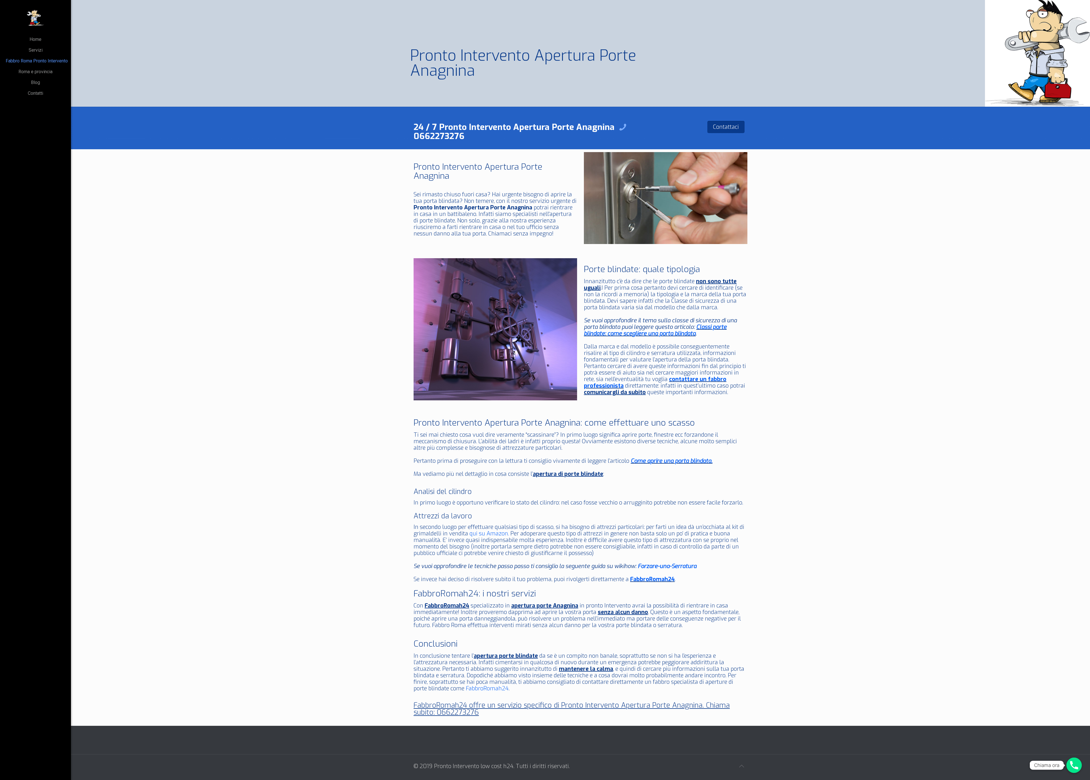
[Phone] (1074, 765)
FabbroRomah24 (652, 579)
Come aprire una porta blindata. (671, 461)
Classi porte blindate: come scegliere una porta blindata (655, 330)
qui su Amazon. (489, 533)
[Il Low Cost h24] (35, 17)
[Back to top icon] (741, 766)
